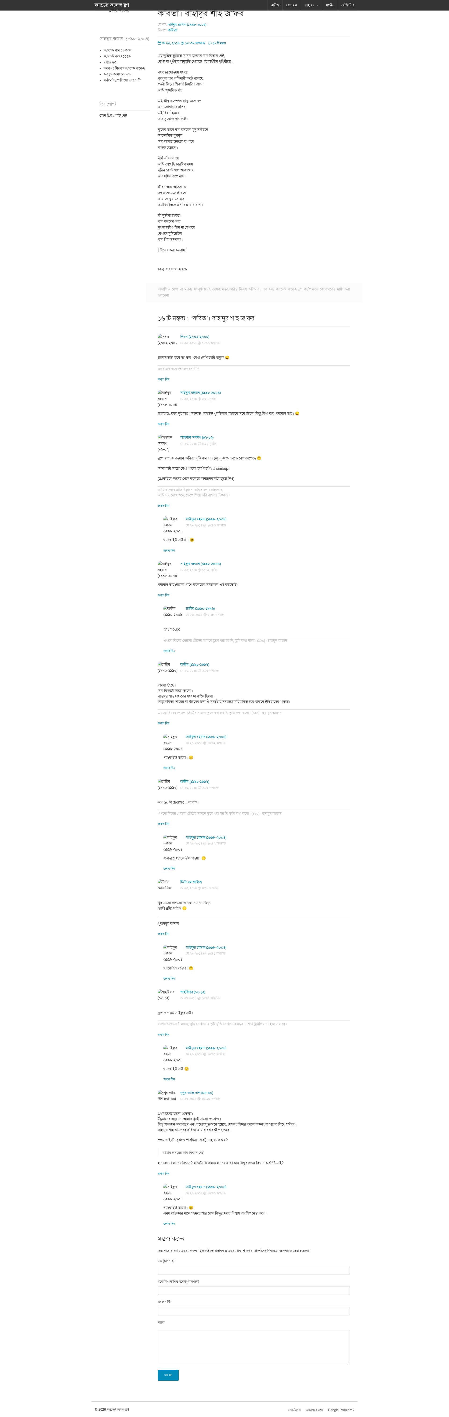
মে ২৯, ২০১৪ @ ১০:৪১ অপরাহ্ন (205, 953)
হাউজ (275, 5)
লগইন (330, 5)
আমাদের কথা (314, 1410)
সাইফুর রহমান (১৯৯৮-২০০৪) (187, 24)
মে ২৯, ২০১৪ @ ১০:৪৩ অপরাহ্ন (206, 525)
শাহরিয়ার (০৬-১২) (192, 992)
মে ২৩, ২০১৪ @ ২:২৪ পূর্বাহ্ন (198, 399)
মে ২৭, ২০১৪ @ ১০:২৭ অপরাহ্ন (200, 998)
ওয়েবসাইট (164, 1302)
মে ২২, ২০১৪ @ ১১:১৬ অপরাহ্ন (200, 343)
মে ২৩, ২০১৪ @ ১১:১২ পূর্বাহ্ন (198, 570)
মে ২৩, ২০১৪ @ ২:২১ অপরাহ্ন (199, 670)
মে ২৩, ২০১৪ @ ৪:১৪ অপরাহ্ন (199, 888)
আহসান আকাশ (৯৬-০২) (197, 437)
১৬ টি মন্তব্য (219, 43)
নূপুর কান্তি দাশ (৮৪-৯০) (196, 1092)
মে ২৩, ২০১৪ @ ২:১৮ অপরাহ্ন (205, 615)
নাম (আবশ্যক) (166, 1261)
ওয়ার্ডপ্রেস (294, 1410)
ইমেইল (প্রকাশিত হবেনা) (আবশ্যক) (178, 1281)
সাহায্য (309, 5)
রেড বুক (291, 5)
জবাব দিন (163, 379)
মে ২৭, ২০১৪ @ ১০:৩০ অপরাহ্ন (200, 1099)
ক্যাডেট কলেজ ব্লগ (112, 5)
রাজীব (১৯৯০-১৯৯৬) (200, 608)
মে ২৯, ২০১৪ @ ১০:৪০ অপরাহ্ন (206, 1193)
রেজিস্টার (347, 5)
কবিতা (172, 30)
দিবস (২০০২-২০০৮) (194, 336)
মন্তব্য (161, 1322)
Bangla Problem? (341, 1410)
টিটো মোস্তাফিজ (191, 882)
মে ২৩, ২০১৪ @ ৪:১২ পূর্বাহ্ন (198, 443)
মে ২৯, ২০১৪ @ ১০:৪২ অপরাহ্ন (206, 743)
